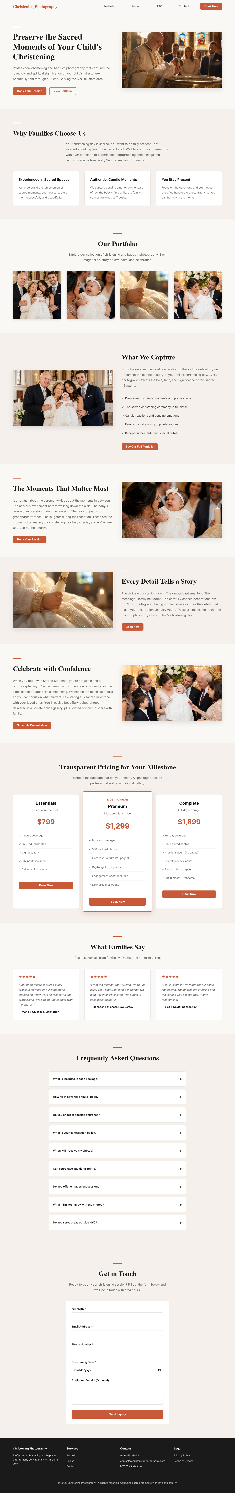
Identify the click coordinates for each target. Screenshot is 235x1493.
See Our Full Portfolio (140, 446)
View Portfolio (63, 91)
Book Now (211, 6)
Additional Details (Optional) (90, 1380)
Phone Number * (82, 1344)
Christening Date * (84, 1362)
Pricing (136, 6)
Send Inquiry (117, 1414)
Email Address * (82, 1326)
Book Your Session (29, 91)
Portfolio (109, 6)
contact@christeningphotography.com (142, 1460)
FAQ (159, 6)
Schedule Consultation (32, 725)
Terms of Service (183, 1460)
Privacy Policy (182, 1455)
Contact (184, 6)
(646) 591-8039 (129, 1455)
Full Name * (79, 1308)
